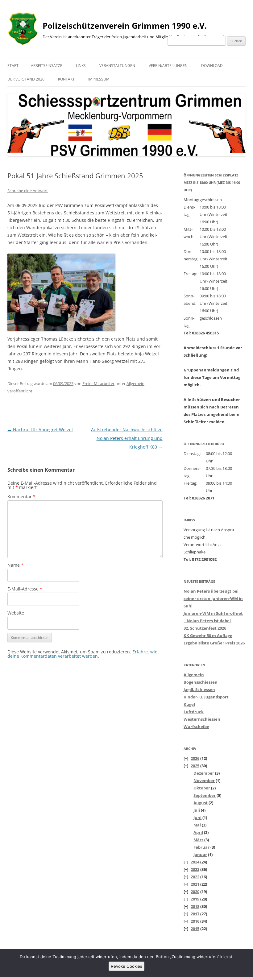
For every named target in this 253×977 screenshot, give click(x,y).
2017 (195, 914)
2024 (195, 862)
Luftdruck (194, 711)
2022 (195, 877)
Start (13, 65)
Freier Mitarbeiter (98, 383)
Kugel (189, 704)
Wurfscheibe (196, 726)
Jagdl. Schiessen (199, 689)
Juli (196, 810)
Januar (200, 854)
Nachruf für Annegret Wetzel (40, 430)
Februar (201, 847)
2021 (195, 884)
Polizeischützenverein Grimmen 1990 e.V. (125, 25)
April (198, 832)
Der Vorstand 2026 (25, 79)
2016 (195, 921)
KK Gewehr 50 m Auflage (208, 635)
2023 (195, 869)
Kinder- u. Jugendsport (206, 697)
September (204, 795)
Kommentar (21, 496)
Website (15, 613)
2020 (195, 891)
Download (212, 65)
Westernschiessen (202, 719)
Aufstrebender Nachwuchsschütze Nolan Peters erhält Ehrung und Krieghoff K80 (127, 438)
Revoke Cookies (126, 966)
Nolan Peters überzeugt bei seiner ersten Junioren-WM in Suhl (213, 598)
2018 (195, 906)
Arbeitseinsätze (46, 65)
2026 (195, 758)
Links (81, 65)
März (198, 839)
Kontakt (66, 79)
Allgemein (135, 383)
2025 (195, 765)
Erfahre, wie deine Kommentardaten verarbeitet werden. (82, 654)
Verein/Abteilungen (168, 65)
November (204, 780)
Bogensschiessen (201, 682)
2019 (195, 899)
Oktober (201, 788)
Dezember (203, 773)
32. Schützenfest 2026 (205, 628)
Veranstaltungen (117, 65)
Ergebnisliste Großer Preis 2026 (214, 643)
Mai (197, 825)
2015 (195, 928)
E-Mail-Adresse (24, 589)
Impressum (99, 79)
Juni (197, 817)
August (200, 802)
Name (15, 565)
